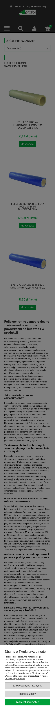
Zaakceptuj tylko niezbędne (27, 685)
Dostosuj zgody (27, 693)
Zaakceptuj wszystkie (27, 702)
